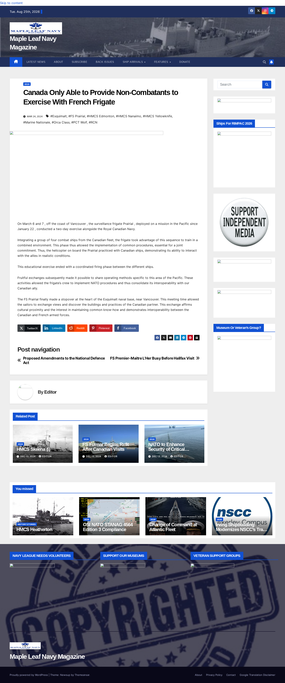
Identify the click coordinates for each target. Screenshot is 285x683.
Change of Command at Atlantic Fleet (173, 527)
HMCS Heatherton (34, 529)
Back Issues (105, 61)
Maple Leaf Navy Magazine (47, 656)
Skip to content (11, 3)
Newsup (65, 674)
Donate (184, 61)
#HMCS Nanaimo (128, 116)
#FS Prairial (76, 116)
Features (161, 61)
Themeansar (82, 674)
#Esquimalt (58, 116)
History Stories (27, 524)
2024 (26, 84)
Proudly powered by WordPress (29, 674)
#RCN (93, 122)
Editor (50, 392)
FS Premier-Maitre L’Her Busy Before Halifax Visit (152, 358)
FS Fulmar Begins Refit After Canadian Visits (105, 447)
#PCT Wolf (79, 122)
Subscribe (79, 61)
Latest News (36, 61)
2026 (86, 519)
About (58, 61)
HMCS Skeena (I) (33, 449)
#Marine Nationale (36, 122)
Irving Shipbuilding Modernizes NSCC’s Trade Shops (242, 529)
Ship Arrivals (133, 61)
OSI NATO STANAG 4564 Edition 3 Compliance (108, 527)
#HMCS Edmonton (100, 116)
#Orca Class (61, 122)
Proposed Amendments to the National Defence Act (64, 360)
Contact (231, 674)
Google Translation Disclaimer (257, 674)
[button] (264, 62)
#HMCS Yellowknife (157, 116)
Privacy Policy (214, 674)
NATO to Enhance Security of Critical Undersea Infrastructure (171, 449)
